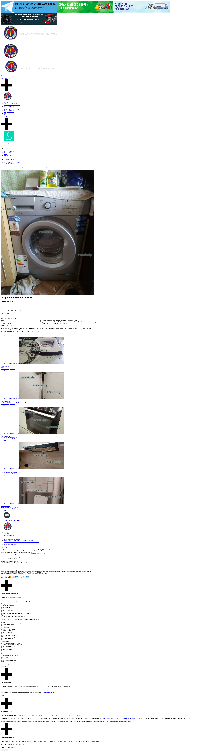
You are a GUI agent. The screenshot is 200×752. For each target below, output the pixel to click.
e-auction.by (16, 561)
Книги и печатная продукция (10, 655)
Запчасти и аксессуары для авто (10, 633)
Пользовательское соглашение (12, 539)
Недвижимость (6, 604)
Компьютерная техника (8, 624)
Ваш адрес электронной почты (9, 715)
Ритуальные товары (7, 638)
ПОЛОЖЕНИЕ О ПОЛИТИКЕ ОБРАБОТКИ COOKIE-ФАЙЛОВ (21, 542)
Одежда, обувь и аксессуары (10, 635)
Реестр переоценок (9, 106)
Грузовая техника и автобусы (10, 612)
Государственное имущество (11, 109)
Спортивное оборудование (9, 651)
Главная (6, 102)
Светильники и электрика (9, 646)
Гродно (11, 565)
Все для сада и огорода (8, 647)
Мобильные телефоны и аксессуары (12, 623)
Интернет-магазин (9, 110)
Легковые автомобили (8, 605)
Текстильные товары (8, 654)
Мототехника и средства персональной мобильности (16, 613)
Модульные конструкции (9, 662)
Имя (53, 715)
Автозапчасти (6, 652)
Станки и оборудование (8, 608)
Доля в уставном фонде (8, 615)
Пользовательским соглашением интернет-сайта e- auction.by (26, 721)
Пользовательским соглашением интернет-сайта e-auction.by (120, 718)
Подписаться (4, 666)
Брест (2, 565)
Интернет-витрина (9, 112)
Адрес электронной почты (8, 686)
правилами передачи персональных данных (22, 664)
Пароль (32, 686)
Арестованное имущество (11, 103)
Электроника (6, 627)
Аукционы (6, 533)
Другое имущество (7, 610)
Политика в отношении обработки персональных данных (19, 540)
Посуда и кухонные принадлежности (12, 644)
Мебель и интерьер (7, 630)
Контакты (6, 116)
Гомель (8, 565)
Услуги (6, 113)
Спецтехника (6, 607)
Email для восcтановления (7, 744)
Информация (7, 114)
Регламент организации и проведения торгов (16, 537)
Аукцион (6, 149)
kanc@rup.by (27, 553)
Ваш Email (3, 597)
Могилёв (14, 565)
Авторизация (11, 747)
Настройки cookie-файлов (11, 544)
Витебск (4, 565)
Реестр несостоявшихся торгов (12, 105)
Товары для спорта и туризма (10, 637)
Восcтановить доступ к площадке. (18, 690)
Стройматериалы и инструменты (11, 643)
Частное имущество (9, 107)
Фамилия (34, 715)
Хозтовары (5, 658)
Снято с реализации (6, 313)
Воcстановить (4, 750)
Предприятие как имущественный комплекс (14, 616)
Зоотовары (5, 657)
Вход (9, 78)
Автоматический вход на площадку (60, 686)
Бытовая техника (7, 626)
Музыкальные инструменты (10, 660)
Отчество (71, 715)
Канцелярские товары (8, 640)
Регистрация (4, 78)
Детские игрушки (7, 649)
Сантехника (5, 641)
